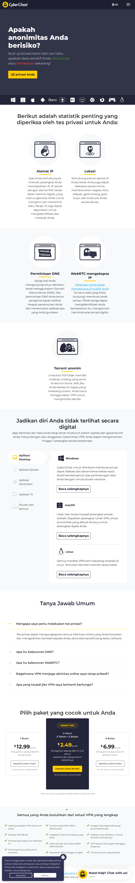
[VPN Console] (112, 100)
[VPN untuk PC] (13, 100)
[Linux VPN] (122, 100)
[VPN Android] (42, 100)
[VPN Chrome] (92, 100)
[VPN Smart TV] (82, 100)
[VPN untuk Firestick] (52, 100)
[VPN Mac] (22, 100)
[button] (67, 624)
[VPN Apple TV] (72, 100)
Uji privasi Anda (23, 74)
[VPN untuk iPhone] (32, 100)
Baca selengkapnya (74, 489)
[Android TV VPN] (62, 100)
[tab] (26, 457)
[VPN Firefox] (102, 100)
